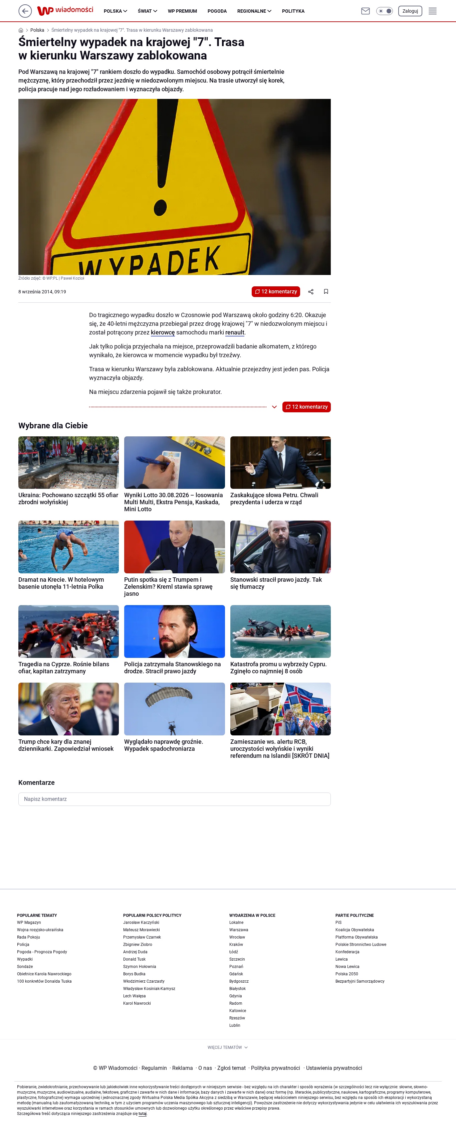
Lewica (341, 959)
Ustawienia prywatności (332, 1068)
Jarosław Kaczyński (141, 922)
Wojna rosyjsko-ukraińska (40, 930)
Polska (113, 11)
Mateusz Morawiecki (141, 930)
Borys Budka (134, 974)
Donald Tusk (134, 959)
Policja (23, 944)
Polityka (293, 11)
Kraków (236, 944)
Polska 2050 (346, 974)
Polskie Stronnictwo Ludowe (360, 944)
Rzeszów (237, 1018)
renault (234, 332)
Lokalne (236, 922)
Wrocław (237, 937)
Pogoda (217, 11)
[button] (384, 11)
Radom (235, 1003)
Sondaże (25, 966)
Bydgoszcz (239, 981)
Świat (145, 11)
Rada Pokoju (28, 937)
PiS (338, 922)
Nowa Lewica (347, 966)
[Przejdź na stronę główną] (25, 16)
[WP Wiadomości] (70, 11)
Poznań (236, 966)
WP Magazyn (29, 922)
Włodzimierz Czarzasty (144, 981)
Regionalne (251, 11)
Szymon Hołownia (139, 966)
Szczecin (237, 959)
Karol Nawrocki (137, 1003)
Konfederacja (347, 952)
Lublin (234, 1025)
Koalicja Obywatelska (354, 930)
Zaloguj (410, 11)
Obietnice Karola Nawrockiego (44, 974)
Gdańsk (236, 974)
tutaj (143, 1113)
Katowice (237, 1010)
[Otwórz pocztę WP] (365, 11)
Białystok (237, 988)
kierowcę (163, 332)
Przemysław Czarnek (142, 937)
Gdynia (235, 996)
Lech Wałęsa (134, 996)
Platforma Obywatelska (356, 937)
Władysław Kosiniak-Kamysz (149, 988)
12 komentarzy (279, 291)
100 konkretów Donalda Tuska (44, 981)
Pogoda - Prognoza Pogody (42, 952)
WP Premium (182, 11)
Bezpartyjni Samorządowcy (360, 981)
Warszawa (238, 930)
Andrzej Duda (135, 952)
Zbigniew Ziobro (137, 944)
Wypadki (25, 959)
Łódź (233, 952)
